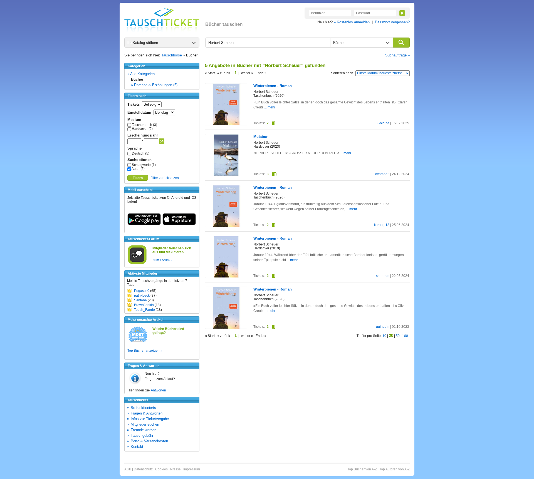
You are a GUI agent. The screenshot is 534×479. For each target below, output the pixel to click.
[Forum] (137, 263)
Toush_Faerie (144, 310)
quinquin (382, 327)
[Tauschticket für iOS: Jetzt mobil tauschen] (179, 224)
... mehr (269, 107)
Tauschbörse (171, 55)
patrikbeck (142, 295)
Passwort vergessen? (392, 22)
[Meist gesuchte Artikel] (137, 342)
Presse (175, 469)
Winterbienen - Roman (272, 86)
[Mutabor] (226, 175)
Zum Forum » (162, 260)
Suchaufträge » (397, 55)
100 (405, 336)
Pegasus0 (141, 291)
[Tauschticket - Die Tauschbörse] (161, 20)
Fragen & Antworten (146, 413)
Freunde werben (143, 430)
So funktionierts (143, 408)
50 (398, 336)
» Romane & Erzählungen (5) (154, 85)
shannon (382, 276)
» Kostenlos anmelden (352, 22)
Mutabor (260, 137)
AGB (127, 469)
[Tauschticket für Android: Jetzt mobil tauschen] (144, 224)
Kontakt (137, 447)
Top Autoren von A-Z (394, 469)
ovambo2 (382, 174)
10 (384, 336)
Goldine (383, 123)
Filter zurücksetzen (164, 178)
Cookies (161, 469)
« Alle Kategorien (141, 74)
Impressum (191, 469)
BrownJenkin (144, 305)
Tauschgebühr (142, 435)
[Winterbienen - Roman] (226, 124)
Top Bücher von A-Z (362, 469)
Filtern (138, 178)
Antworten (158, 390)
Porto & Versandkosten (149, 441)
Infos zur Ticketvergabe (150, 419)
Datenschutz (143, 469)
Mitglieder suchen (145, 424)
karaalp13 (381, 225)
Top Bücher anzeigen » (144, 351)
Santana (140, 300)
